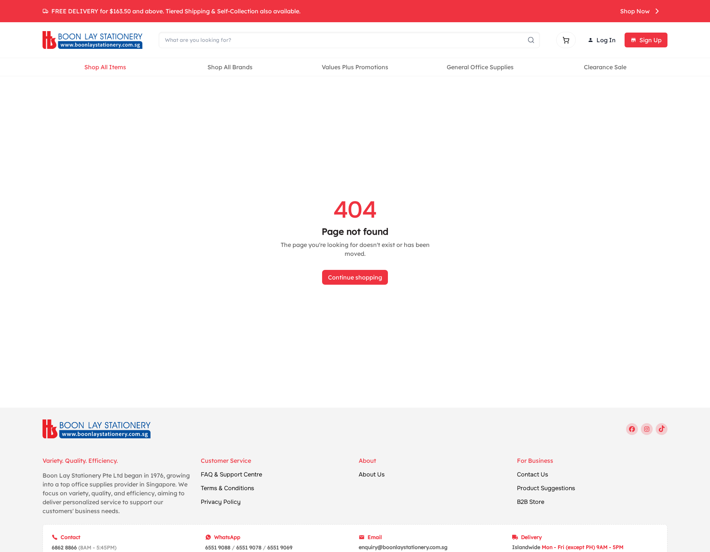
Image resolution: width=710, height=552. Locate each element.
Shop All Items (105, 67)
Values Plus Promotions (355, 67)
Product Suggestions (546, 488)
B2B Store (530, 502)
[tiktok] (661, 429)
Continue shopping (355, 277)
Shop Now (635, 11)
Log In (606, 40)
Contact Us (532, 474)
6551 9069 (280, 547)
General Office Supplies (480, 67)
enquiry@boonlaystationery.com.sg (403, 547)
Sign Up (650, 40)
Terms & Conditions (227, 488)
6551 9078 (248, 547)
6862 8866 (64, 547)
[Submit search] (531, 40)
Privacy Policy (221, 502)
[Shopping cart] (566, 40)
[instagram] (647, 429)
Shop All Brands (230, 67)
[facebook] (632, 429)
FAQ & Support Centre (231, 474)
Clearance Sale (605, 67)
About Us (372, 474)
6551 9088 (217, 547)
